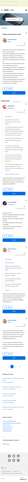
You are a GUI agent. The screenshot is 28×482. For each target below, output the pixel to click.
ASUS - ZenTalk (9, 10)
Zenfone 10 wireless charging (9, 393)
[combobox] (14, 19)
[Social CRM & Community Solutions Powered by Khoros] (23, 479)
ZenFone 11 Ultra (7, 389)
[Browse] (2, 10)
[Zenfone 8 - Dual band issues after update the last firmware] (25, 101)
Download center (7, 429)
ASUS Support (6, 444)
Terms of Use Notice (6, 471)
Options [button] (26, 28)
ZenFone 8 (4, 28)
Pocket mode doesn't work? (12, 174)
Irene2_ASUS (8, 259)
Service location (7, 425)
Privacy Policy (16, 471)
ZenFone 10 (6, 382)
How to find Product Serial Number (12, 423)
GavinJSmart (8, 116)
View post (7, 290)
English (5, 468)
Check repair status (7, 427)
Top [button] (4, 478)
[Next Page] (19, 366)
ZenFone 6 (6, 409)
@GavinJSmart (8, 213)
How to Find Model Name (9, 421)
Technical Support (7, 431)
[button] (4, 88)
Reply (14, 93)
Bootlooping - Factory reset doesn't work (12, 387)
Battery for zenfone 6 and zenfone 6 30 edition (13, 407)
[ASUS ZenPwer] (23, 101)
